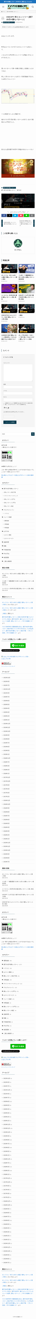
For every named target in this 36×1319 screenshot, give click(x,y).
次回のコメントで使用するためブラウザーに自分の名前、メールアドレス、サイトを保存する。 (19, 403)
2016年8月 (6, 812)
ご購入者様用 (8, 561)
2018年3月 (6, 766)
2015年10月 (6, 850)
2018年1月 (6, 773)
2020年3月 (6, 712)
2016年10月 (6, 804)
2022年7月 (6, 685)
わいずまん (18, 250)
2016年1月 (6, 839)
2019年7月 (6, 743)
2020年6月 (6, 700)
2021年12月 (6, 689)
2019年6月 (6, 746)
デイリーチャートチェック (11, 495)
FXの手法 (6, 553)
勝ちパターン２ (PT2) (9, 502)
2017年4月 (6, 789)
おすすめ (6, 531)
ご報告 (4, 613)
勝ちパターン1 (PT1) (9, 499)
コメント (6, 363)
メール (5, 390)
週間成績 (6, 520)
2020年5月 (6, 704)
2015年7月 (6, 861)
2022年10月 (6, 677)
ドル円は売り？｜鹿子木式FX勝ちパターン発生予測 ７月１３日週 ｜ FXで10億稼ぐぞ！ (17, 630)
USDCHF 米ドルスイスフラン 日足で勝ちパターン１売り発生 (17, 903)
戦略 (5, 546)
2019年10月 (6, 731)
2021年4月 (6, 693)
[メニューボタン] (3, 6)
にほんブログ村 (6, 658)
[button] (4, 215)
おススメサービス (8, 538)
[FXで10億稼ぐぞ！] (18, 6)
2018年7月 (6, 762)
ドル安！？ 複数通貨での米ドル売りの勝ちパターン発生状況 (18, 582)
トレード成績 (8, 517)
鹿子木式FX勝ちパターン (8, 22)
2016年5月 (6, 823)
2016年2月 (6, 835)
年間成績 (6, 527)
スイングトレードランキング (8, 666)
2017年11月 (6, 777)
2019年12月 (6, 723)
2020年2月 (6, 716)
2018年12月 (6, 758)
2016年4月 (6, 827)
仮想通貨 (6, 557)
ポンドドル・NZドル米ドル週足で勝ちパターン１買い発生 (17, 575)
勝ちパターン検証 (8, 506)
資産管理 (6, 542)
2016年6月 (6, 819)
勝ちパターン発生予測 (10, 492)
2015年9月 (6, 854)
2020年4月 (6, 708)
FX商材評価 (7, 550)
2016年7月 (6, 815)
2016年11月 (6, 800)
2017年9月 (6, 785)
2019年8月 (6, 739)
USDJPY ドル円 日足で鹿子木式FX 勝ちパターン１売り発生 (18, 896)
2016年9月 (6, 808)
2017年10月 (6, 781)
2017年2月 (6, 796)
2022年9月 (6, 681)
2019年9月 (6, 735)
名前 (4, 384)
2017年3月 (6, 792)
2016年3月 (6, 831)
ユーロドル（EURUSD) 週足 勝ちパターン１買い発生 (18, 589)
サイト (5, 397)
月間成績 (6, 524)
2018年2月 (6, 769)
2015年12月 (6, 842)
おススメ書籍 (7, 535)
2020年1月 (6, 720)
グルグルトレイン (9, 510)
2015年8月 (6, 858)
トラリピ (6, 513)
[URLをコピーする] (32, 215)
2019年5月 (6, 750)
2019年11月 (6, 727)
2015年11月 (6, 846)
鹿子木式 (19, 190)
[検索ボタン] (33, 6)
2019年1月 (6, 754)
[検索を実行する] (33, 434)
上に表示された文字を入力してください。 (14, 411)
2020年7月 (6, 697)
